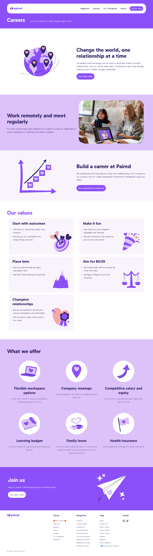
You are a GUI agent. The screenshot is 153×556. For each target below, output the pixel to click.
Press (55, 530)
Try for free (136, 8)
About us (56, 524)
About (123, 8)
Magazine (85, 8)
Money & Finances (83, 540)
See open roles (85, 76)
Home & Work (81, 524)
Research (56, 540)
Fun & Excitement (83, 536)
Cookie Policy (105, 533)
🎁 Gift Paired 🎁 (59, 521)
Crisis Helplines (105, 543)
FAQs (101, 521)
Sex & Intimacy (82, 533)
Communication (82, 530)
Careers (56, 533)
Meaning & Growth (83, 543)
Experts (96, 8)
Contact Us (104, 524)
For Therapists (110, 8)
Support (103, 540)
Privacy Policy (105, 530)
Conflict (79, 521)
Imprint (102, 536)
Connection (80, 527)
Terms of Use (104, 527)
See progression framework (91, 188)
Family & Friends (82, 546)
